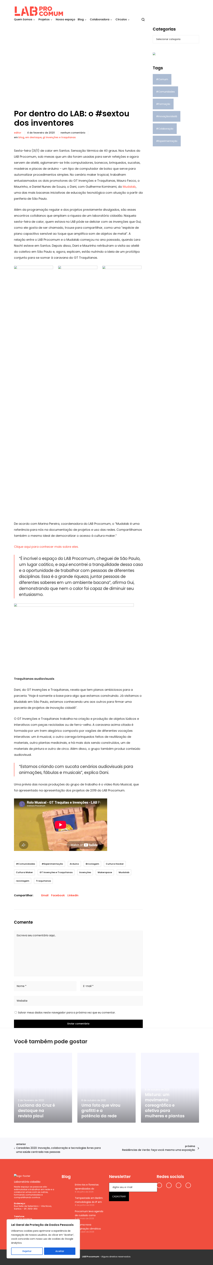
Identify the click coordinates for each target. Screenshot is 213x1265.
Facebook (58, 895)
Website (22, 1001)
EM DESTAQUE (33, 137)
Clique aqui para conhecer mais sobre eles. (46, 547)
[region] (43, 1238)
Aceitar (59, 1251)
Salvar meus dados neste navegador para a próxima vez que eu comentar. (66, 1012)
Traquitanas (43, 880)
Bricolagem (92, 863)
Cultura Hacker (115, 863)
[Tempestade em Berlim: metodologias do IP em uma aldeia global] (67, 1201)
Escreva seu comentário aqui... (36, 935)
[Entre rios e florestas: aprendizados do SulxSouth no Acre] (67, 1188)
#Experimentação (52, 863)
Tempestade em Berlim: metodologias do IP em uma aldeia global (89, 1200)
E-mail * (88, 986)
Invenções (85, 872)
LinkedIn (72, 895)
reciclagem (22, 880)
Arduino (74, 863)
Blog (21, 137)
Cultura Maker (24, 872)
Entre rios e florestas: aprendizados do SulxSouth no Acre (87, 1187)
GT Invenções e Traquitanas (59, 137)
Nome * (21, 986)
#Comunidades (25, 863)
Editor (17, 132)
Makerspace (105, 872)
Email (44, 895)
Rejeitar (27, 1251)
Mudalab (129, 187)
